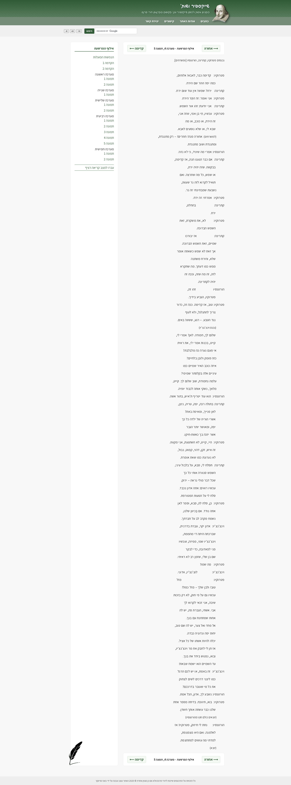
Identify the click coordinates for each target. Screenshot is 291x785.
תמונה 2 (109, 84)
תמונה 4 (109, 137)
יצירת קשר (152, 21)
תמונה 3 (109, 132)
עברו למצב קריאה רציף (99, 167)
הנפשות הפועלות (103, 57)
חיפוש (89, 31)
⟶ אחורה (211, 48)
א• (72, 31)
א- (66, 31)
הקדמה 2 (108, 68)
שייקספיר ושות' (194, 6)
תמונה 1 (109, 78)
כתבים (205, 21)
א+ (79, 31)
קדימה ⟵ (137, 48)
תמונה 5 (109, 143)
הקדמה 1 (108, 63)
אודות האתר (187, 21)
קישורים (169, 21)
